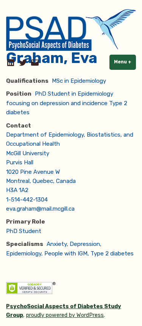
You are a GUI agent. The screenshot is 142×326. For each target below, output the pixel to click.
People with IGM (65, 253)
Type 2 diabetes (112, 253)
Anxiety (57, 244)
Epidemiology (23, 253)
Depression (85, 244)
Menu (125, 62)
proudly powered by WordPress (65, 315)
